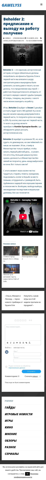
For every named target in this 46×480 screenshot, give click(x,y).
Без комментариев (35, 41)
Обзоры (11, 440)
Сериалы (12, 454)
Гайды (10, 407)
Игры (9, 421)
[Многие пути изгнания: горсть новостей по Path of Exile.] (11, 268)
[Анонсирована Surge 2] (30, 250)
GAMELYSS (11, 5)
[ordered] (20, 342)
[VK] (6, 352)
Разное (10, 447)
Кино (9, 427)
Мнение (11, 434)
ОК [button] (27, 474)
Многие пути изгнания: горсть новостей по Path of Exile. (11, 277)
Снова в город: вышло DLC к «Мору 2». (11, 258)
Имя (16, 351)
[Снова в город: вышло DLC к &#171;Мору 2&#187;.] (11, 250)
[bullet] (23, 342)
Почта (16, 357)
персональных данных (17, 368)
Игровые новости (17, 41)
